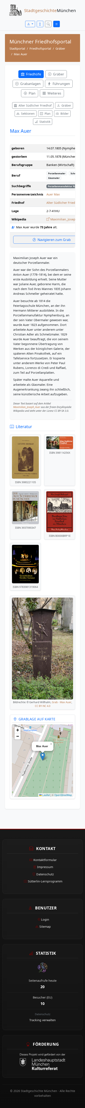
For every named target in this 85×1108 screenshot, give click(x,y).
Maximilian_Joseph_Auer (26, 407)
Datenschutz (45, 874)
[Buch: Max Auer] (25, 457)
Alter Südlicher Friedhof (63, 202)
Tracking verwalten (42, 1020)
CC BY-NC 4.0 (42, 706)
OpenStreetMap (63, 795)
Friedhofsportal (40, 48)
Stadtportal (17, 48)
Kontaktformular (45, 860)
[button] (42, 756)
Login (45, 919)
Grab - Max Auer (61, 702)
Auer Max (53, 194)
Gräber (60, 48)
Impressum (45, 867)
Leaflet (46, 795)
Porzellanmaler (56, 173)
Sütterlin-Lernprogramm (45, 881)
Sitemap (45, 927)
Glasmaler (54, 177)
